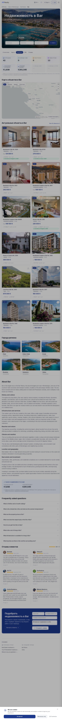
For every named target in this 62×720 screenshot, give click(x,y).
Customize (54, 716)
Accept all (19, 716)
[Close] (57, 709)
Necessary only (42, 716)
